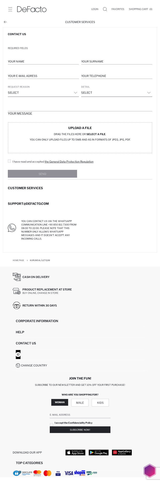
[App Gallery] (122, 452)
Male (80, 402)
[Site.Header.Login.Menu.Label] (10, 9)
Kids (100, 402)
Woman (60, 402)
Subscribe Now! (80, 429)
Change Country (34, 365)
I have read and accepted (52, 161)
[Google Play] (99, 452)
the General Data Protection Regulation (69, 161)
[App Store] (75, 452)
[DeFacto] (31, 9)
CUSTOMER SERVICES (80, 22)
